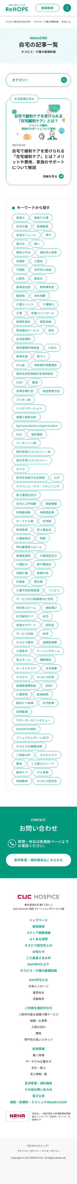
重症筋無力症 (51, 391)
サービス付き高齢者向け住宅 (35, 599)
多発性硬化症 (24, 391)
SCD (19, 434)
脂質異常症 (47, 287)
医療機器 (51, 504)
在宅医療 (48, 703)
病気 (51, 330)
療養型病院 (23, 556)
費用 (19, 764)
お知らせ (38, 951)
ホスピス (22, 677)
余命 (45, 634)
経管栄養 (45, 322)
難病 (35, 382)
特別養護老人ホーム (29, 547)
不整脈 (20, 270)
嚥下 (48, 235)
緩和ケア (22, 772)
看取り (20, 218)
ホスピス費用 (24, 642)
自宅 (45, 616)
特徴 (43, 538)
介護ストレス (24, 304)
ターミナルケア (26, 668)
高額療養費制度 (26, 686)
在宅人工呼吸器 (26, 504)
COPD (52, 348)
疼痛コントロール (42, 313)
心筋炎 (20, 278)
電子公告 (38, 1096)
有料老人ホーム (26, 608)
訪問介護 (22, 573)
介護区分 (22, 564)
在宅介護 (22, 226)
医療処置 (22, 356)
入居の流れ (38, 1027)
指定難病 (37, 434)
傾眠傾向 (45, 660)
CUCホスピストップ (37, 1145)
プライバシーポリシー (28, 1150)
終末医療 (22, 530)
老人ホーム (23, 660)
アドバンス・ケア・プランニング (37, 486)
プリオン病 (23, 400)
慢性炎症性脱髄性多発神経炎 (35, 374)
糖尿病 (20, 296)
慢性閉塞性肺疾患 (27, 348)
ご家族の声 (23, 755)
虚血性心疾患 (48, 252)
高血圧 (38, 278)
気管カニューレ (26, 235)
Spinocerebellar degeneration (37, 426)
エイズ (20, 469)
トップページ (38, 920)
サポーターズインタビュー (33, 720)
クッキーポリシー (51, 1150)
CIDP (19, 382)
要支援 (38, 582)
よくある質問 (38, 939)
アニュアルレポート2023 (32, 738)
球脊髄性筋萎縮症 (45, 365)
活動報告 (38, 999)
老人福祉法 (44, 530)
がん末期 (42, 772)
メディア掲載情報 (38, 933)
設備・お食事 (38, 1021)
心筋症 (38, 261)
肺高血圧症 (23, 287)
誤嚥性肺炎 (23, 322)
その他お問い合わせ (38, 1089)
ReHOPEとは (38, 980)
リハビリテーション (29, 408)
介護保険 (22, 694)
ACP (57, 478)
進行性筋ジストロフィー (32, 460)
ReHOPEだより (38, 964)
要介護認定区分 (26, 495)
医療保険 (42, 694)
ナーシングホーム (48, 651)
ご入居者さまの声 (38, 958)
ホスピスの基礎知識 (29, 746)
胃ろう (41, 356)
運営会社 (38, 992)
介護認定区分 (48, 556)
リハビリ (54, 590)
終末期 (47, 521)
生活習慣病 (23, 339)
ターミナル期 (24, 521)
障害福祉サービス (27, 330)
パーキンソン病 (26, 443)
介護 (19, 313)
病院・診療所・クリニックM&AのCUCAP (38, 1102)
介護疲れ (48, 304)
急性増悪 (40, 296)
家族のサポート (26, 625)
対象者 (20, 582)
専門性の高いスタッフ (38, 1039)
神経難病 (22, 781)
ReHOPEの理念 (26, 729)
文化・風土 (38, 1068)
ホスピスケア (48, 755)
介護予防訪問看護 (27, 590)
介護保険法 (23, 538)
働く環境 (38, 1055)
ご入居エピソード (42, 764)
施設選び (51, 608)
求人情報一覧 (38, 1074)
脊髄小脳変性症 (26, 417)
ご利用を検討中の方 (38, 1008)
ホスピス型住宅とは (38, 945)
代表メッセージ (38, 986)
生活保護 (51, 668)
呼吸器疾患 (23, 512)
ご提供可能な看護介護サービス (39, 1014)
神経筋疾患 (47, 512)
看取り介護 (41, 218)
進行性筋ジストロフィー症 (33, 452)
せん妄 (20, 365)
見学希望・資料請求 (38, 1083)
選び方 (20, 244)
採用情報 (38, 1049)
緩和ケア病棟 (24, 703)
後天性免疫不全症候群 (30, 478)
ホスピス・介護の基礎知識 (38, 970)
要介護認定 (44, 564)
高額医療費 (50, 642)
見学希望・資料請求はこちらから (38, 859)
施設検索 (47, 8)
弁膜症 (20, 261)
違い (37, 244)
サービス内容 (24, 634)
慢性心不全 (23, 252)
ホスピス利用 (45, 677)
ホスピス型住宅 (47, 781)
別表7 (49, 686)
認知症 (50, 625)
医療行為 (42, 573)
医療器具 (42, 226)
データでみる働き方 (39, 1061)
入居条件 (22, 651)
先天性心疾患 (42, 270)
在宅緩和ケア (24, 616)
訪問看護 (22, 712)
